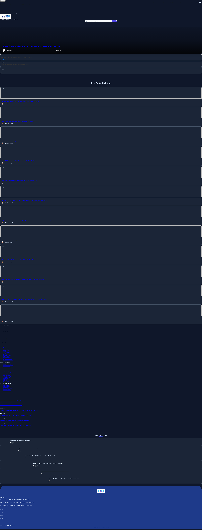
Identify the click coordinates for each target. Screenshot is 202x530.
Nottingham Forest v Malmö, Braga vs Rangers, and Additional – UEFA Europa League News (163, 2)
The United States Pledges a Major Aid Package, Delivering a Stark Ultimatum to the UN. (132, 2)
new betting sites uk (6, 338)
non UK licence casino (6, 375)
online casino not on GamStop (8, 365)
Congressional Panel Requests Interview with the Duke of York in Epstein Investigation (16, 57)
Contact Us (16, 19)
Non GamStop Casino (6, 333)
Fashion (2, 19)
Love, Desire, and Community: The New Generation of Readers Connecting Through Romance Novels (17, 502)
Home (2, 13)
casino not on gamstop (6, 339)
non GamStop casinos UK (7, 391)
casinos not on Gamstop (6, 377)
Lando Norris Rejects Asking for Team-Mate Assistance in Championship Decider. (15, 420)
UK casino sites (5, 370)
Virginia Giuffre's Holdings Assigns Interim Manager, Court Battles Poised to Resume (15, 425)
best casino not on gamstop (7, 376)
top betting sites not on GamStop (8, 360)
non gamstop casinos (6, 346)
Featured (7, 19)
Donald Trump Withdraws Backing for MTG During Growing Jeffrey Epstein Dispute (15, 415)
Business (12, 13)
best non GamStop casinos (7, 344)
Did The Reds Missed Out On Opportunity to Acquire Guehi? (14, 141)
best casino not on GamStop (7, 372)
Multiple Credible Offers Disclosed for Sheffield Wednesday (11, 405)
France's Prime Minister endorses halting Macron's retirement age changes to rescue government (16, 505)
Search (114, 21)
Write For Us (95, 527)
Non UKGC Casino (6, 381)
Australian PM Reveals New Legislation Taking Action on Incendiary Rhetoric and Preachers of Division (23, 279)
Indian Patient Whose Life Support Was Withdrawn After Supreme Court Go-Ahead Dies (14, 499)
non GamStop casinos (6, 357)
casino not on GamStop (6, 350)
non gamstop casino (6, 348)
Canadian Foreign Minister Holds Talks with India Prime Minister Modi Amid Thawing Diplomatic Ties (19, 410)
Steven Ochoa (9, 50)
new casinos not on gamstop (7, 327)
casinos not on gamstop (6, 389)
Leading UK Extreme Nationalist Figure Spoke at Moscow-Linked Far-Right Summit (19, 160)
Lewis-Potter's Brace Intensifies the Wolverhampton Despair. (11, 400)
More (12, 19)
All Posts (7, 13)
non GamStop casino (6, 356)
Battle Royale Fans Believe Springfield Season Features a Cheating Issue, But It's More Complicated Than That (24, 200)
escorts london (5, 351)
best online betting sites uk (7, 340)
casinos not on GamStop (7, 355)
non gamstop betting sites (7, 374)
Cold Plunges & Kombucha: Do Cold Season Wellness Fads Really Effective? (13, 500)
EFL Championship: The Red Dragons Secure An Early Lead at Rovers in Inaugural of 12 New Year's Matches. (24, 299)
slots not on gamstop (6, 349)
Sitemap (107, 527)
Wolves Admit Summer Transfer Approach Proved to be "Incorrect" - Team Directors (19, 239)
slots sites (4, 353)
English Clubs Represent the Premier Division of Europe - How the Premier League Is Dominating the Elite (18, 506)
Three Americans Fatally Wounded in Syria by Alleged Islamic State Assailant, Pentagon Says (21, 101)
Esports (17, 13)
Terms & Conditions (101, 527)
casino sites (4, 345)
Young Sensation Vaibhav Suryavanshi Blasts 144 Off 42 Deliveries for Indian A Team (19, 319)
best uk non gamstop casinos (7, 388)
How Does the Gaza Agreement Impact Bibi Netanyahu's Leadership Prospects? (13, 503)
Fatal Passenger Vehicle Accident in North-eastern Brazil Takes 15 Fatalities (17, 121)
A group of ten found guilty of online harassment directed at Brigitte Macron (15, 64)
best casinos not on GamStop (7, 358)
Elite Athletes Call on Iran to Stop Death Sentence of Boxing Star (32, 46)
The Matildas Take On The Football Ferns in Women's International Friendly (17, 259)
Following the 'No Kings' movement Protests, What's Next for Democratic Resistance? (19, 180)
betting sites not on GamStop (7, 359)
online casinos (5, 347)
